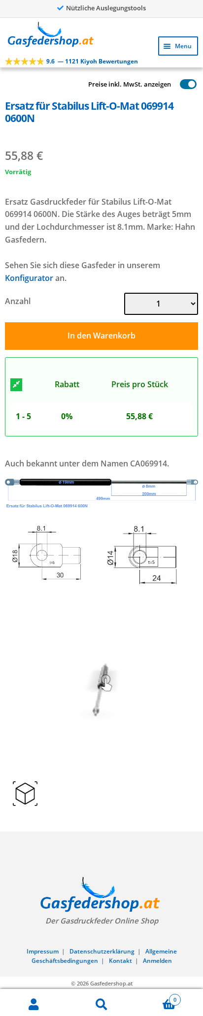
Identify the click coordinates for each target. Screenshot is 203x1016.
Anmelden (157, 960)
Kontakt (120, 960)
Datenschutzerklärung (102, 951)
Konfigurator (29, 278)
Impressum (43, 951)
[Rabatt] (16, 384)
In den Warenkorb (101, 335)
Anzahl (18, 301)
